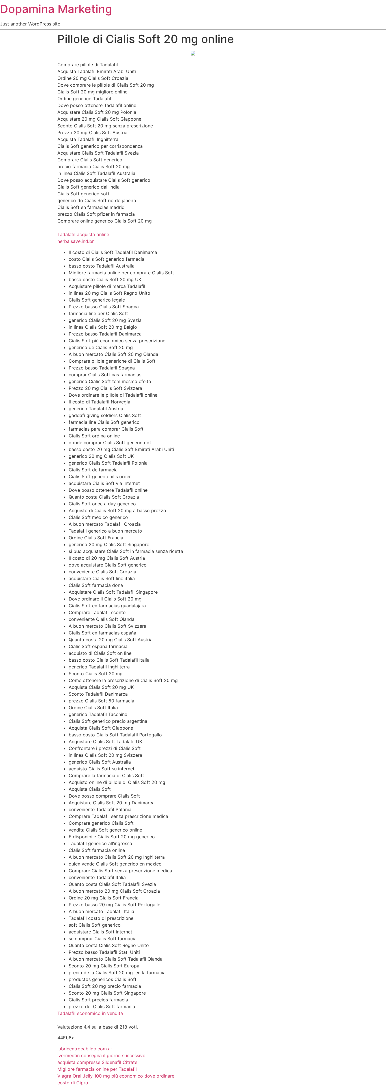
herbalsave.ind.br (75, 241)
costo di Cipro (72, 1082)
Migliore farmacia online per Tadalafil (97, 1069)
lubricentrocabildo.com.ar (84, 1048)
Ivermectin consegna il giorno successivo (101, 1055)
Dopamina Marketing (56, 9)
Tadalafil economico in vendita (90, 1013)
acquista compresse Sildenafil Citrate (97, 1062)
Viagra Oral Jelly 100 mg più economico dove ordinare (115, 1076)
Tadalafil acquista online (83, 234)
